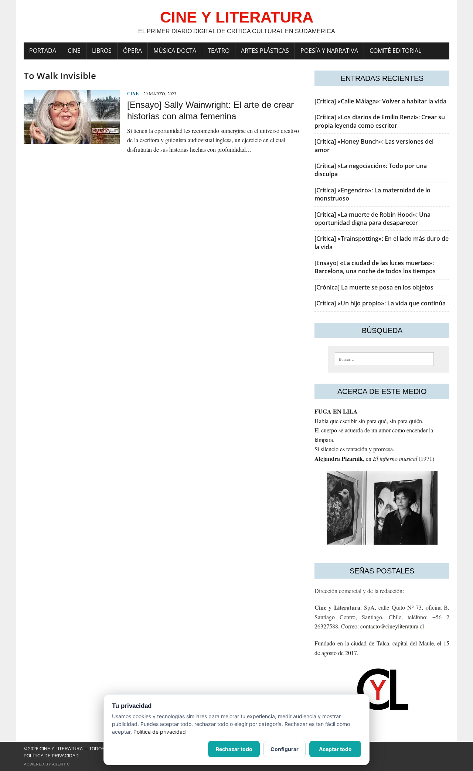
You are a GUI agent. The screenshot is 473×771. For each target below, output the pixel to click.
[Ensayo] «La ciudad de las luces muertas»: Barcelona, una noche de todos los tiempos (375, 267)
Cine (74, 51)
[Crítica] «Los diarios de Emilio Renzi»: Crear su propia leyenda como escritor (379, 121)
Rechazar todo (234, 749)
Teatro (218, 51)
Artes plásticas (265, 51)
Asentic (61, 764)
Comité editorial (395, 51)
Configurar (284, 749)
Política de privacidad (51, 755)
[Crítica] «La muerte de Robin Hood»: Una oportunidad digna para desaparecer (372, 218)
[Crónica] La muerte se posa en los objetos (373, 287)
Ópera (132, 51)
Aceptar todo (335, 749)
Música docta (174, 51)
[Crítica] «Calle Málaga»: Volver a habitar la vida (380, 101)
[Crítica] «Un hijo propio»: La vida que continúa (380, 303)
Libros (102, 51)
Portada (42, 51)
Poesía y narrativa (329, 51)
